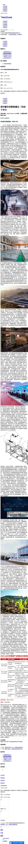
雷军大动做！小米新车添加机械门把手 (13, 748)
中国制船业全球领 (7, 54)
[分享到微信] (8, 118)
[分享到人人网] (7, 118)
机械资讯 (5, 9)
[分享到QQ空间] (2, 118)
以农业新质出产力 (7, 58)
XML (7, 824)
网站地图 (3, 824)
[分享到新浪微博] (4, 118)
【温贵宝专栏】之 (7, 51)
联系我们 (5, 11)
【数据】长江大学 (7, 56)
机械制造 (5, 7)
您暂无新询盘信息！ (13, 824)
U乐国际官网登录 (12, 34)
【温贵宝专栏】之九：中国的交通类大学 (14, 747)
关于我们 (5, 6)
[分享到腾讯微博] (5, 118)
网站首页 (5, 21)
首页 (4, 4)
